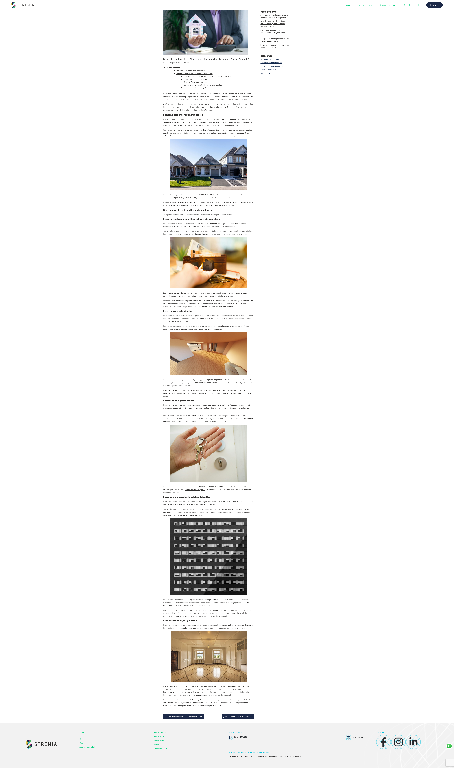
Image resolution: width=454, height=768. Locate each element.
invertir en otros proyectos (195, 489)
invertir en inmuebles (196, 202)
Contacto (434, 5)
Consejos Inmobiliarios (269, 59)
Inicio (347, 5)
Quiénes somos (85, 738)
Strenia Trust (159, 740)
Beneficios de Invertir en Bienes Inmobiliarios (194, 73)
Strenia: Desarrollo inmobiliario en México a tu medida (274, 46)
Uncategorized (266, 73)
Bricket (407, 5)
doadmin (187, 62)
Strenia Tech (159, 736)
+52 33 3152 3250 (240, 737)
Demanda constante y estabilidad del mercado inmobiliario (207, 76)
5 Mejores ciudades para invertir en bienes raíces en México (274, 40)
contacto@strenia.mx (360, 737)
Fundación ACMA (160, 748)
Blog (420, 5)
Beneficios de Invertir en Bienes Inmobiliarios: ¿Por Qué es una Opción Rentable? (273, 24)
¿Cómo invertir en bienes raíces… (238, 716)
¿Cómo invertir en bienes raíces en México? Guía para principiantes (274, 16)
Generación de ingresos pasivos (196, 82)
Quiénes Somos (365, 5)
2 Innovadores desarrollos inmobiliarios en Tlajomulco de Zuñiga (272, 32)
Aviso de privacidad (87, 747)
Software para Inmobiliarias (271, 66)
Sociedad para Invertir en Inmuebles (190, 70)
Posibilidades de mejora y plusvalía (198, 87)
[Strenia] (22, 5)
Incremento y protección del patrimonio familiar (203, 85)
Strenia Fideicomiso (268, 69)
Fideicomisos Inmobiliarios (271, 62)
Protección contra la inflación (195, 79)
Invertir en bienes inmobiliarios (175, 405)
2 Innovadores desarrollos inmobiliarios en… (183, 716)
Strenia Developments (162, 732)
